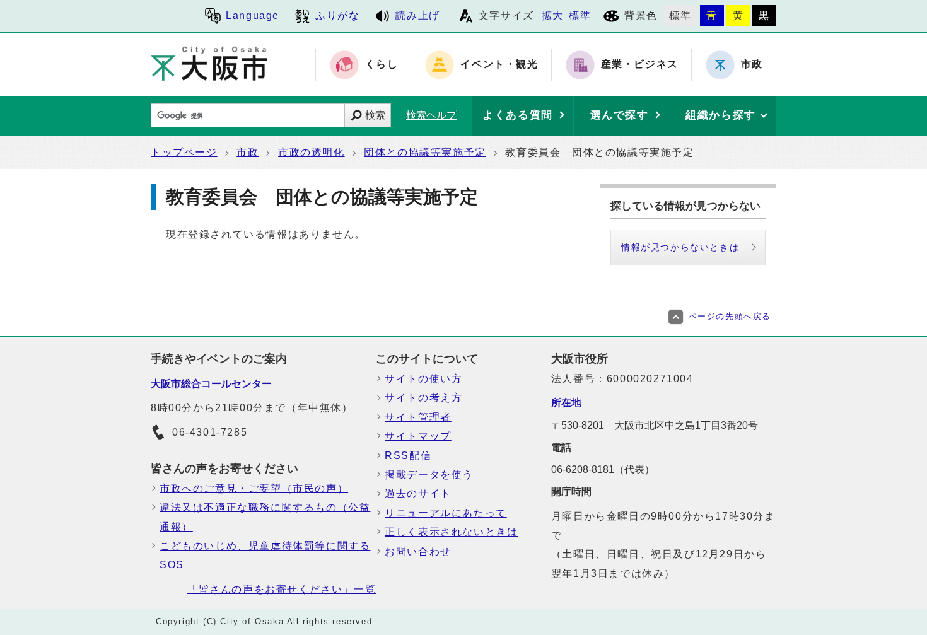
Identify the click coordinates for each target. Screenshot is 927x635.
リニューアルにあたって (446, 513)
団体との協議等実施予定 (425, 152)
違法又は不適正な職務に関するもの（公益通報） (265, 517)
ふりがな (337, 15)
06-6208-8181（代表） (603, 469)
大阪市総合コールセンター (211, 383)
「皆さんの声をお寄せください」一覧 (281, 589)
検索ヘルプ (431, 115)
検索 (375, 115)
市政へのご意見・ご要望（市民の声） (254, 488)
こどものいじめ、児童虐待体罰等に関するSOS (265, 555)
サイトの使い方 (423, 378)
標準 (580, 15)
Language (252, 15)
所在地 (566, 402)
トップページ (184, 152)
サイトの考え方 (423, 397)
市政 (247, 152)
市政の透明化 (311, 152)
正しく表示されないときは (451, 532)
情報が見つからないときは (680, 247)
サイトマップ (418, 436)
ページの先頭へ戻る (730, 316)
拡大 (553, 15)
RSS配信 (408, 455)
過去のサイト (418, 493)
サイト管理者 (418, 417)
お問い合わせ (418, 551)
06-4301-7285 (209, 432)
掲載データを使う (429, 474)
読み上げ (417, 15)
